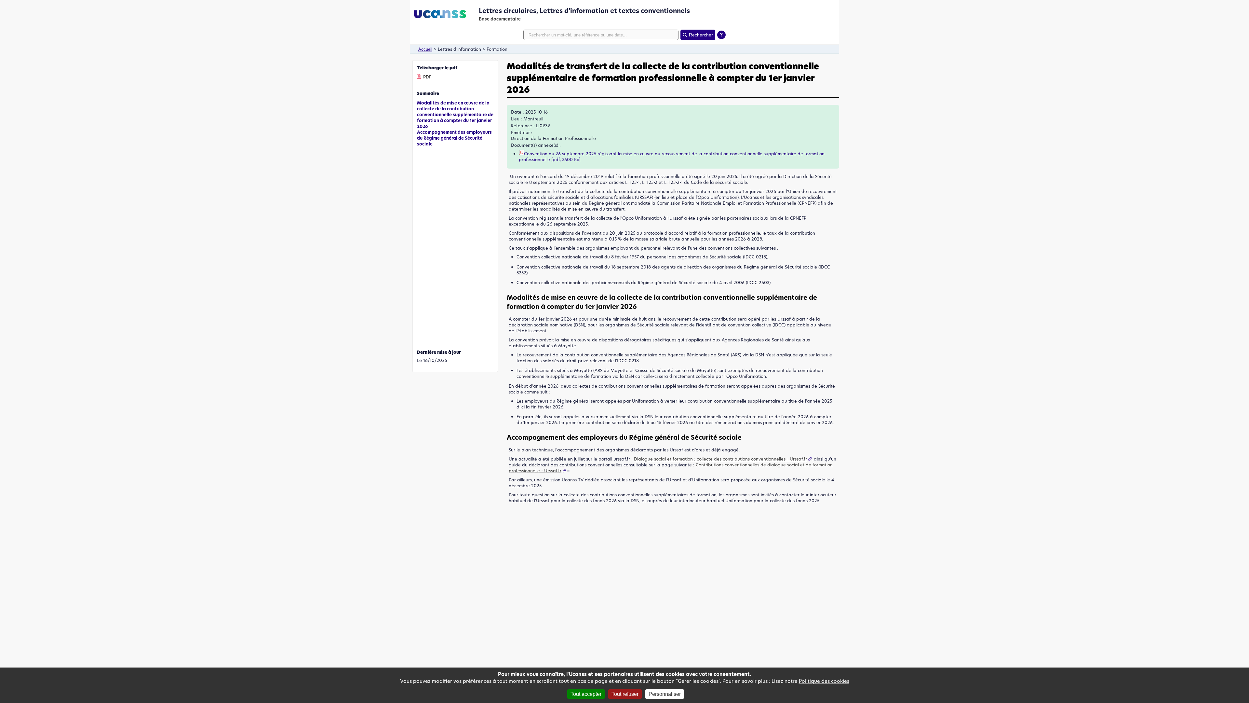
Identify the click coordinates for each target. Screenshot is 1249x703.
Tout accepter (586, 694)
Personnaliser (665, 694)
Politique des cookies (824, 681)
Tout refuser (624, 694)
